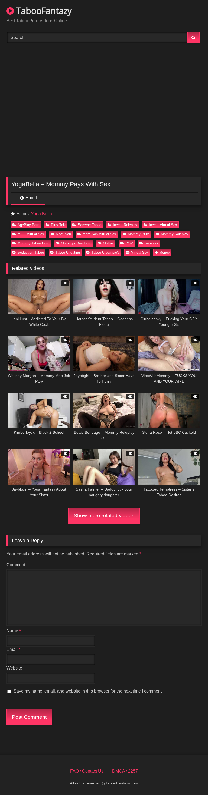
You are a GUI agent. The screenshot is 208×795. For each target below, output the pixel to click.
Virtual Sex (139, 252)
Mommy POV (138, 234)
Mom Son (63, 234)
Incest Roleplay (125, 225)
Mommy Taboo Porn (33, 243)
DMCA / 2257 (125, 771)
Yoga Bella (41, 213)
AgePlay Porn (28, 225)
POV (129, 243)
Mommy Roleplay (174, 234)
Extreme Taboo (89, 225)
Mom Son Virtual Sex (99, 234)
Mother (108, 243)
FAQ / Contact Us (86, 771)
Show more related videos (104, 515)
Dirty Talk (58, 225)
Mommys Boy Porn (76, 243)
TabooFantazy (43, 10)
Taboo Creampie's (105, 252)
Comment (15, 564)
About (31, 198)
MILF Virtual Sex (31, 234)
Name (13, 630)
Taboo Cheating (68, 252)
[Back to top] (191, 779)
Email (13, 649)
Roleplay (151, 243)
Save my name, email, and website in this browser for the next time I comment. (88, 691)
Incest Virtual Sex (163, 225)
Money (164, 252)
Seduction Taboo (31, 252)
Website (14, 668)
